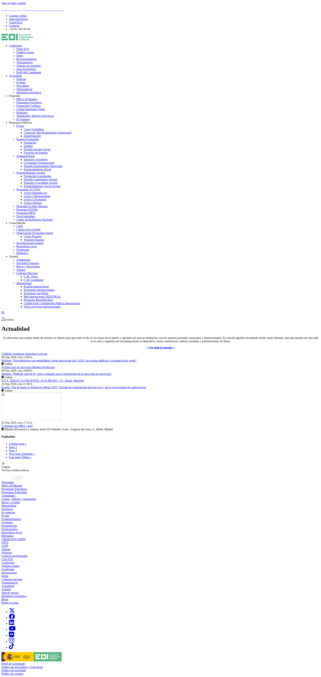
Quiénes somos (25, 52)
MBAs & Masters (26, 99)
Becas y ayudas (10, 502)
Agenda (6, 589)
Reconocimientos (26, 59)
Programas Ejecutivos (29, 102)
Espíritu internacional (36, 286)
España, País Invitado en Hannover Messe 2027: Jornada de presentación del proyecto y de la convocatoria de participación (73, 387)
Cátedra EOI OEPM (28, 229)
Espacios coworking (36, 159)
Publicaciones (9, 529)
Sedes (19, 55)
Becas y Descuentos (28, 266)
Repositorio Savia (11, 532)
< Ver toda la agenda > (160, 347)
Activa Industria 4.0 (35, 192)
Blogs (4, 599)
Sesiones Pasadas (34, 239)
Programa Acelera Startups (32, 206)
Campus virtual (18, 15)
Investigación (9, 525)
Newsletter (22, 85)
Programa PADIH (27, 209)
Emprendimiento (11, 519)
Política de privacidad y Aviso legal (22, 667)
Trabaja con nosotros (28, 65)
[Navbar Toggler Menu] (2, 317)
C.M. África (31, 276)
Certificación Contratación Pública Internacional (52, 303)
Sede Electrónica (26, 69)
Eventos (21, 82)
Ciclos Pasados (32, 236)
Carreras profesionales (14, 555)
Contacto (14, 25)
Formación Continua (28, 105)
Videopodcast (24, 89)
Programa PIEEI (26, 213)
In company (23, 119)
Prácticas (6, 552)
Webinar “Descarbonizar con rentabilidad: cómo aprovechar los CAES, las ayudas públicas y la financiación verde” (69, 360)
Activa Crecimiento (35, 199)
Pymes (20, 126)
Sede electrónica (18, 19)
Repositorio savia (26, 246)
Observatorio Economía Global (34, 233)
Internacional (24, 283)
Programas (7, 482)
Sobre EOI (22, 49)
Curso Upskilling (34, 129)
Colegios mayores (11, 579)
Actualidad (15, 75)
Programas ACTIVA (28, 189)
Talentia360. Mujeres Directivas (35, 115)
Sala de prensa (9, 592)
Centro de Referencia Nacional (34, 219)
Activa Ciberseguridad (37, 196)
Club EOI (7, 559)
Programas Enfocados (14, 492)
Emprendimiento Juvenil (30, 172)
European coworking (36, 293)
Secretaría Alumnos (27, 263)
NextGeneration (25, 216)
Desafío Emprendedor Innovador (43, 166)
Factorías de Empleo (36, 152)
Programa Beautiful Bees (38, 300)
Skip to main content (13, 3)
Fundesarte (22, 249)
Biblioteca (22, 253)
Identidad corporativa (28, 92)
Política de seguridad (13, 670)
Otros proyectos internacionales (42, 306)
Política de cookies (12, 673)
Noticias (21, 79)
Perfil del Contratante (28, 72)
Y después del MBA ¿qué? (17, 426)
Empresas (7, 509)
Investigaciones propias (30, 243)
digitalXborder (32, 136)
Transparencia (24, 62)
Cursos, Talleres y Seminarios (18, 499)
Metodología (8, 505)
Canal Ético (16, 22)
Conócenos (15, 45)
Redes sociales (10, 602)
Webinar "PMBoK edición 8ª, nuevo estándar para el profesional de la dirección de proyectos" (56, 373)
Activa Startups (33, 202)
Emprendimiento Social (37, 169)
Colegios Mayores (27, 273)
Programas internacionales (39, 289)
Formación (30, 142)
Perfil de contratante (13, 663)
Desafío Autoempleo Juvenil (40, 179)
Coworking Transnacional (39, 162)
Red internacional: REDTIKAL (42, 296)
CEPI (19, 226)
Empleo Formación (27, 139)
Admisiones (23, 259)
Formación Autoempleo (37, 176)
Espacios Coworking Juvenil (40, 182)
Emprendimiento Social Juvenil (42, 186)
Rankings (21, 112)
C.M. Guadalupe (33, 279)
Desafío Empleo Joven (37, 149)
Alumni (20, 269)
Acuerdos (7, 522)
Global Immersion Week (30, 109)
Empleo (28, 146)
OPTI (4, 542)
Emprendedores (25, 156)
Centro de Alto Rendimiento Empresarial (48, 132)
